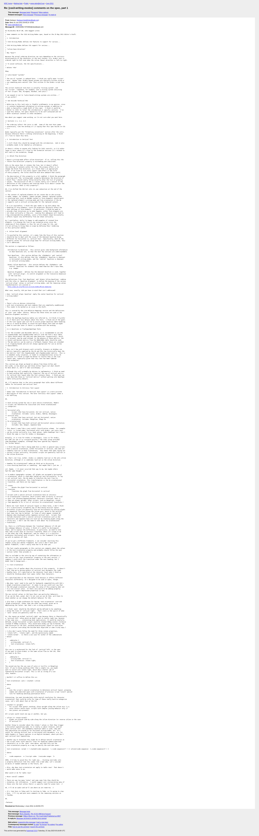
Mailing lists (18, 3)
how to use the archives (20, 827)
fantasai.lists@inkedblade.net (27, 20)
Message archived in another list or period (31, 818)
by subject (51, 824)
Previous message (41, 15)
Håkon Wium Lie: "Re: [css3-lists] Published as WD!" (42, 816)
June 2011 (50, 3)
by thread (43, 824)
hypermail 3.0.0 (31, 831)
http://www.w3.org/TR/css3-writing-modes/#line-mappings (29, 286)
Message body (25, 12)
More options (43, 12)
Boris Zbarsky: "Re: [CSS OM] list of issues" (35, 814)
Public (26, 3)
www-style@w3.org (37, 3)
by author (59, 824)
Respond (34, 12)
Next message (28, 15)
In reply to (52, 15)
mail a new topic (42, 822)
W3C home (8, 3)
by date (36, 824)
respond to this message (27, 822)
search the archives (37, 827)
